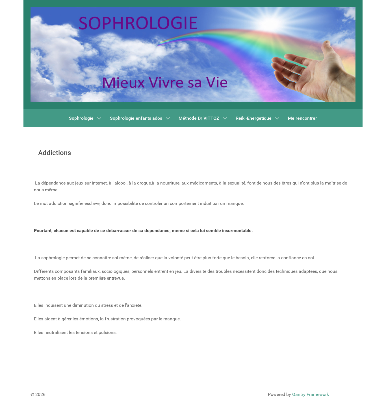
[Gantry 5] (193, 54)
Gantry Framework (310, 394)
